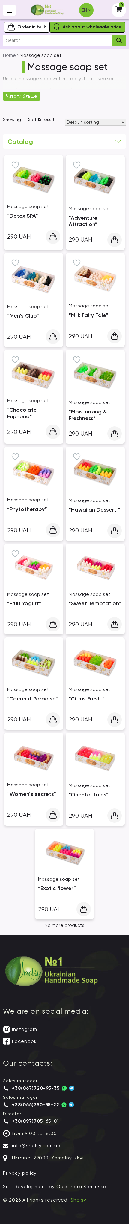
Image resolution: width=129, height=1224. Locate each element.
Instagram (24, 1029)
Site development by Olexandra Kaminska (54, 1186)
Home (9, 55)
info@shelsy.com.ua (36, 1145)
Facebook (24, 1041)
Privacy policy (20, 1173)
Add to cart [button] (53, 237)
